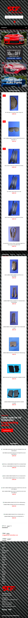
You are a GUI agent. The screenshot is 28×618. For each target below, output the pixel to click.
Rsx (3, 554)
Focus (3, 561)
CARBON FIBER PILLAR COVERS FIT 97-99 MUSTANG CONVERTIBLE (14, 301)
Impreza (4, 581)
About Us (4, 601)
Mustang (5, 254)
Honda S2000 (5, 550)
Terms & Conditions (7, 604)
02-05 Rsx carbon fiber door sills (14, 191)
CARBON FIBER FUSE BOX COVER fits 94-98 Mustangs (14, 352)
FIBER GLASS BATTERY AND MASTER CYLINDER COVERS (14, 377)
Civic (24, 254)
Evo (3, 549)
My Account (4, 1)
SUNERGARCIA (16, 615)
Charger (4, 557)
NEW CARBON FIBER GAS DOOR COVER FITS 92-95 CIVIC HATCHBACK (14, 492)
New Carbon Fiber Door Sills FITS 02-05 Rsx (14, 165)
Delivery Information (7, 603)
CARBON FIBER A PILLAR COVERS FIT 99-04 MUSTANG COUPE (14, 327)
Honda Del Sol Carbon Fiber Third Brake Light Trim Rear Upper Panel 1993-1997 (14, 244)
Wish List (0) (10, 1)
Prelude (4, 573)
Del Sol (3, 571)
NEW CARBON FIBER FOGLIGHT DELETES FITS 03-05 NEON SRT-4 (14, 139)
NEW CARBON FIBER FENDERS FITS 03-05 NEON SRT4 (14, 478)
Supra (19, 254)
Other (3, 583)
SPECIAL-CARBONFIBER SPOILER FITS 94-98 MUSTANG (14, 466)
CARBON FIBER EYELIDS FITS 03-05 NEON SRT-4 (14, 516)
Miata (3, 579)
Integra (4, 552)
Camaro (4, 556)
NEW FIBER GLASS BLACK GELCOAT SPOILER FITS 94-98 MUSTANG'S (14, 453)
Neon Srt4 (4, 559)
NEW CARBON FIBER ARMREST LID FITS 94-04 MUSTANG (14, 275)
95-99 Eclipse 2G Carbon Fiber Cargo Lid (14, 112)
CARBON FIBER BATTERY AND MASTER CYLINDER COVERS (14, 402)
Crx (3, 569)
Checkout (24, 1)
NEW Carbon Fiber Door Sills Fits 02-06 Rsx (14, 217)
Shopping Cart (17, 1)
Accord (4, 567)
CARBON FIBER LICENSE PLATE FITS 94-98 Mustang (14, 504)
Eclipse (12, 254)
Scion (3, 576)
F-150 (3, 562)
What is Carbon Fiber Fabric (9, 606)
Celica (3, 574)
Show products (7, 430)
